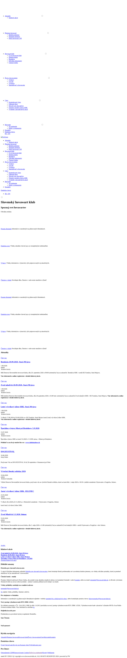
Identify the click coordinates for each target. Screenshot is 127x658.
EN (9, 134)
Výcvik (11, 81)
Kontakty (8, 130)
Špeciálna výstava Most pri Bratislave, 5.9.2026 (16, 558)
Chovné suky (9, 645)
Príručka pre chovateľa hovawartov (36, 571)
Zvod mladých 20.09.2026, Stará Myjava (14, 553)
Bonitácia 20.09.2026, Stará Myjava (13, 555)
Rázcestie (8, 125)
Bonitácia (12, 59)
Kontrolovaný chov (15, 102)
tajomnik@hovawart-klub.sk (99, 580)
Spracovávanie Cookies (21, 653)
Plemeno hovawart (10, 33)
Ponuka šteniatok (6, 229)
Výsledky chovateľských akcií (18, 109)
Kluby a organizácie (15, 128)
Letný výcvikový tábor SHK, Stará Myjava (15, 557)
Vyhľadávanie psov (35, 645)
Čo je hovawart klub (15, 55)
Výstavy (11, 80)
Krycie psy (16, 645)
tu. (34, 607)
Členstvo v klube (6, 280)
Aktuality (8, 16)
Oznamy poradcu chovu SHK (18, 107)
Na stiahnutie (13, 126)
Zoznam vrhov (24, 645)
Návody (44, 653)
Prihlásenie (50, 653)
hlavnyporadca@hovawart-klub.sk (99, 599)
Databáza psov (5, 246)
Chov (6, 100)
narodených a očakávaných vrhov (56, 599)
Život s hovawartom (11, 78)
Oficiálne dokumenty (15, 61)
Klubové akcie (13, 18)
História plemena (14, 35)
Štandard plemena (14, 36)
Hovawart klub (9, 54)
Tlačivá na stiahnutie (35, 653)
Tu (1, 592)
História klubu (13, 57)
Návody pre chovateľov (16, 106)
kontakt (77, 580)
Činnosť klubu (13, 63)
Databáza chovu (10, 132)
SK (6, 134)
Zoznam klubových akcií (8, 560)
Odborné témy (13, 104)
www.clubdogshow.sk (32, 442)
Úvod (3, 645)
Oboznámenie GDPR (7, 653)
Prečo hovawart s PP (15, 38)
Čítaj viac (4, 358)
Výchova (11, 83)
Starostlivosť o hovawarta (17, 85)
